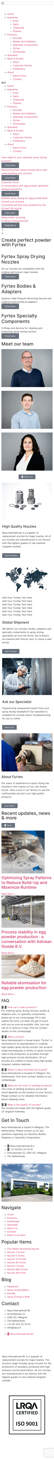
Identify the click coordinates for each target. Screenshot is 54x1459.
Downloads (19, 51)
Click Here (10, 276)
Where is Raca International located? (27, 1069)
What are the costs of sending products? (29, 1085)
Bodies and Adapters (24, 41)
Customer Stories (22, 65)
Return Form (19, 75)
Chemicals (18, 27)
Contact (17, 79)
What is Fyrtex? (15, 1036)
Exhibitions (19, 68)
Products (12, 34)
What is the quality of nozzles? (24, 1104)
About (10, 72)
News (16, 62)
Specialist (12, 55)
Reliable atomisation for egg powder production (24, 985)
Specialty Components (25, 44)
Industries (12, 17)
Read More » (8, 893)
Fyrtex (16, 48)
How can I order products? (22, 1007)
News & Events (15, 58)
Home (10, 14)
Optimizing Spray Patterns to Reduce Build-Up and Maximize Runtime (26, 882)
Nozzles (17, 38)
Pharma (17, 31)
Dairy (16, 24)
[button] (27, 82)
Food (15, 20)
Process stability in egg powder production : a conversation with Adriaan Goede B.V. (26, 939)
